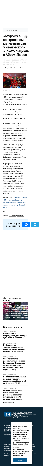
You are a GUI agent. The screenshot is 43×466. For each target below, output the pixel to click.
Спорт (15, 30)
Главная (8, 30)
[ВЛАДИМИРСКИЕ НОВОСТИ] (7, 414)
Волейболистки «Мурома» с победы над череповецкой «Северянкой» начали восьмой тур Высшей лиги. (15, 202)
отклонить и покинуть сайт (19, 454)
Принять (20, 460)
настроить (26, 451)
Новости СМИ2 (9, 402)
